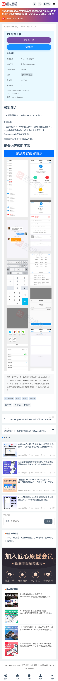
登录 (48, 4)
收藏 (18, 405)
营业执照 (33, 665)
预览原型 (29, 47)
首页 (16, 27)
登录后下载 (29, 40)
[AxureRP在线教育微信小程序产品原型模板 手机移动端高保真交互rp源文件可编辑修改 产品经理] (10, 467)
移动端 (32, 398)
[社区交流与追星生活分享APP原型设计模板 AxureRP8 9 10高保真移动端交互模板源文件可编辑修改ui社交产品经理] (11, 633)
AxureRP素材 (11, 18)
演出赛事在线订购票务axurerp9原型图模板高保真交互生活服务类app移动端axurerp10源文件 (36, 646)
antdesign (9, 398)
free (17, 398)
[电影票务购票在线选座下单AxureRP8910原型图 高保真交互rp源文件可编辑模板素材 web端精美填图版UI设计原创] (11, 600)
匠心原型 (25, 665)
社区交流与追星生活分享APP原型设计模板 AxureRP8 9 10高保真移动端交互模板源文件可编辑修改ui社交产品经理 (36, 629)
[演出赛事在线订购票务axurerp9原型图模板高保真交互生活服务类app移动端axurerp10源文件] (11, 649)
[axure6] (3, 18)
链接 (27, 405)
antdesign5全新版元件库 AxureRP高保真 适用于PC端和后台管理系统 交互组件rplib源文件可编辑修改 (36, 446)
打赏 (9, 405)
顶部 (52, 679)
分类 (17, 679)
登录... (8, 521)
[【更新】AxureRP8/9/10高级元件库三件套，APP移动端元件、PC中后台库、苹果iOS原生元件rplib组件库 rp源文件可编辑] (10, 485)
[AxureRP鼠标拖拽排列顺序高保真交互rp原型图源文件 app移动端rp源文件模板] (10, 503)
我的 (40, 679)
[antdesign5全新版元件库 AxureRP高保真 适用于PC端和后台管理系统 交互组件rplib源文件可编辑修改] (10, 450)
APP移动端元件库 (24, 490)
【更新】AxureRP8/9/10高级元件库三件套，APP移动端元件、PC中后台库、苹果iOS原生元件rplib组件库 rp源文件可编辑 (35, 482)
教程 (29, 679)
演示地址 (28, 75)
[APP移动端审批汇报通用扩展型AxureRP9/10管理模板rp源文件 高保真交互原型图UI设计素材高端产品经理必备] (11, 616)
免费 (24, 398)
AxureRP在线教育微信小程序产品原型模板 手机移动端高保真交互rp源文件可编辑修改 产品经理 (35, 464)
